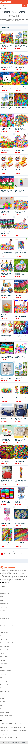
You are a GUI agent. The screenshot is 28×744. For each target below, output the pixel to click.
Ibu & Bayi (3, 677)
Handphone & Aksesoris (6, 643)
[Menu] (26, 2)
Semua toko (3, 607)
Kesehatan (3, 629)
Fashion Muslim (4, 646)
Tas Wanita (3, 653)
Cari (24, 5)
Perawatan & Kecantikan (6, 625)
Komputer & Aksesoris (6, 715)
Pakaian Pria (3, 622)
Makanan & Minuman (6, 670)
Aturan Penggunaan (5, 589)
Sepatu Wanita (4, 656)
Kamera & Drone (4, 688)
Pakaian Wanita (4, 618)
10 (24, 553)
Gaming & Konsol (5, 684)
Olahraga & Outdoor (5, 695)
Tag (6, 8)
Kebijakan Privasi (4, 593)
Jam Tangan (3, 663)
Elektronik (3, 636)
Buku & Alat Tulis (4, 698)
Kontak (2, 596)
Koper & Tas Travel (5, 649)
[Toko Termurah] (7, 567)
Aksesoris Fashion (5, 632)
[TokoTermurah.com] (8, 1)
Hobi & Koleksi (4, 702)
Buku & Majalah (4, 712)
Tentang (2, 586)
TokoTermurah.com (12, 742)
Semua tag (3, 610)
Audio (2, 667)
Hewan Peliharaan (5, 674)
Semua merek (4, 603)
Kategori (2, 600)
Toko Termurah (21, 742)
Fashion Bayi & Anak (5, 681)
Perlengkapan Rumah (6, 691)
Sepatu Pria (3, 639)
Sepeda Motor (4, 708)
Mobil (1, 705)
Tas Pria (2, 660)
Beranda (2, 8)
